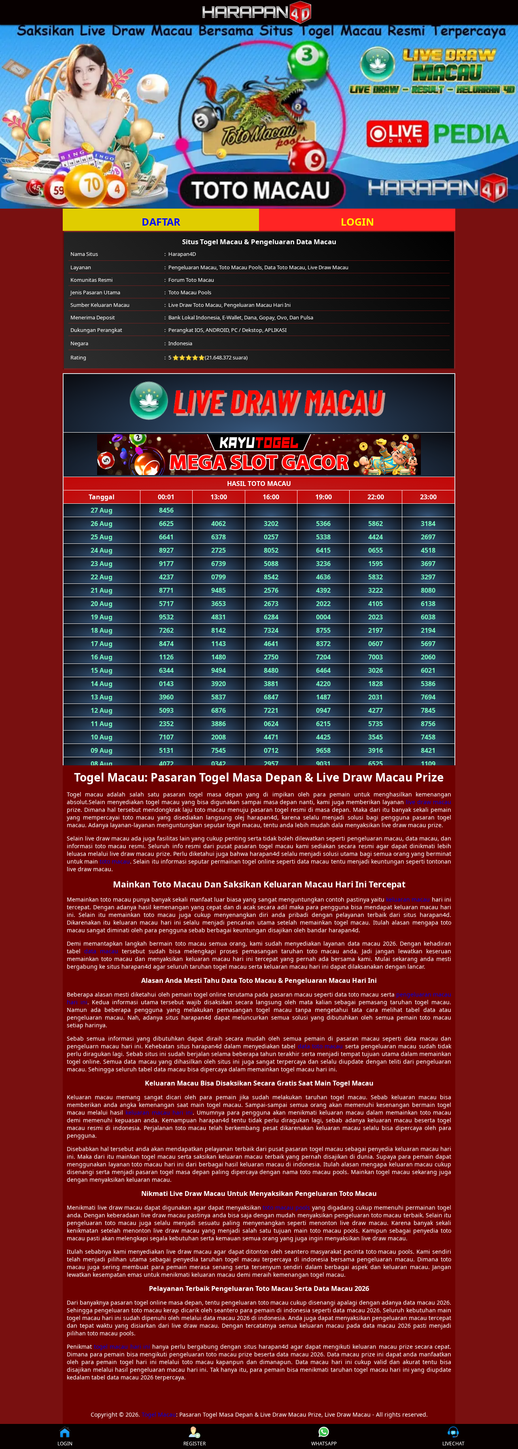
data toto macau (320, 1046)
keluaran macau (408, 899)
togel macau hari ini (122, 1346)
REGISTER (194, 1443)
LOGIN (357, 221)
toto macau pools (286, 1207)
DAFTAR (161, 221)
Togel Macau (159, 1414)
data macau (101, 951)
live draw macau (428, 802)
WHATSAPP (324, 1443)
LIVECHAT (453, 1443)
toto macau (115, 861)
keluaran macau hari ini (159, 1112)
